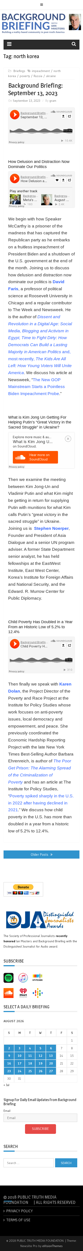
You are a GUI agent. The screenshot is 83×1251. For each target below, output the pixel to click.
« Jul (6, 1085)
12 (40, 1056)
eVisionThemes (52, 1246)
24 (19, 1071)
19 (40, 1063)
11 (30, 1056)
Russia (38, 76)
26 (40, 1071)
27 (51, 1071)
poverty (25, 76)
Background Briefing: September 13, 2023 (35, 89)
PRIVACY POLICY (19, 1210)
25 (30, 1071)
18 (30, 1063)
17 (19, 1063)
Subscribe (40, 1129)
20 (51, 1063)
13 (51, 1056)
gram (52, 101)
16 (9, 1063)
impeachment (41, 71)
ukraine (51, 76)
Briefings (19, 71)
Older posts (39, 854)
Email (7, 1111)
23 (9, 1071)
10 (19, 1056)
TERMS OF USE (18, 1220)
